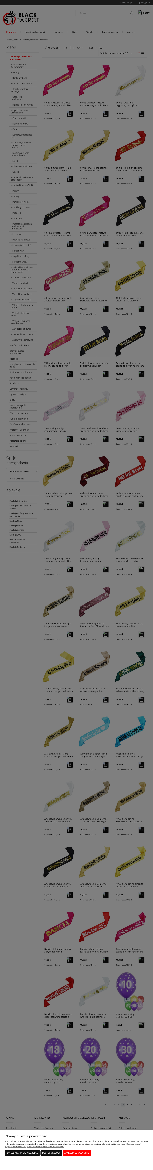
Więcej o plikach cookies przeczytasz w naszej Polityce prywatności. (34, 1146)
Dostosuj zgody (51, 1153)
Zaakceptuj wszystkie (76, 1153)
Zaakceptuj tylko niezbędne (22, 1153)
